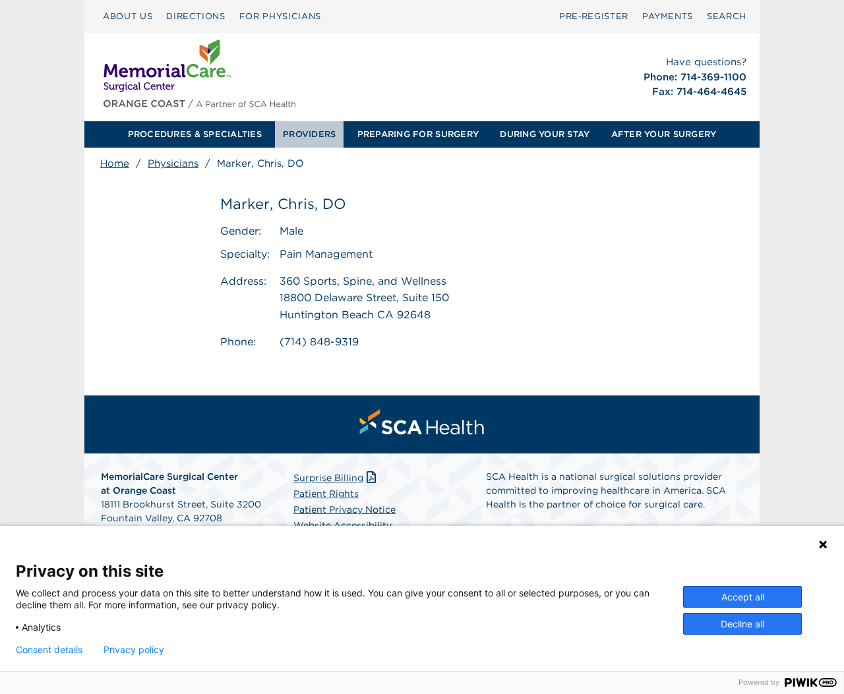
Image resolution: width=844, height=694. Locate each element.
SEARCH (726, 16)
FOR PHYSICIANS (280, 16)
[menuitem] (128, 16)
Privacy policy (134, 650)
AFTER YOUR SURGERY (664, 134)
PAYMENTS (667, 16)
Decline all (742, 623)
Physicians (173, 163)
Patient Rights (326, 493)
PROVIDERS (309, 134)
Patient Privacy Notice (344, 509)
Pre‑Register (593, 16)
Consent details (49, 650)
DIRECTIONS (196, 16)
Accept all (742, 596)
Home (114, 163)
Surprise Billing (328, 478)
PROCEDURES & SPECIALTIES (195, 134)
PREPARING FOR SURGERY (418, 134)
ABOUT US (127, 16)
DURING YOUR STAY (544, 134)
